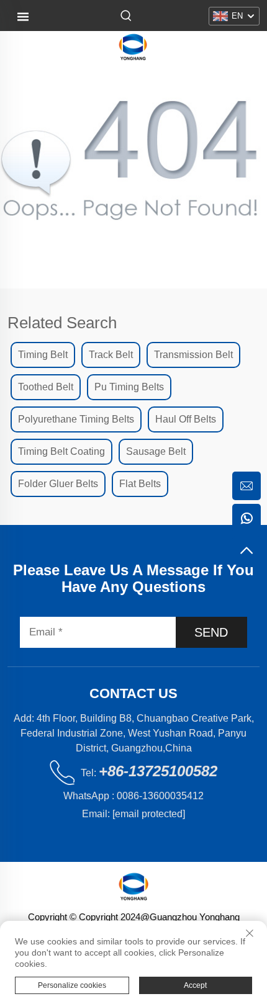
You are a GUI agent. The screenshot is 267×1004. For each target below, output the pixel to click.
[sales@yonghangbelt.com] (246, 486)
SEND (211, 632)
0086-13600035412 (160, 796)
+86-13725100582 (158, 771)
